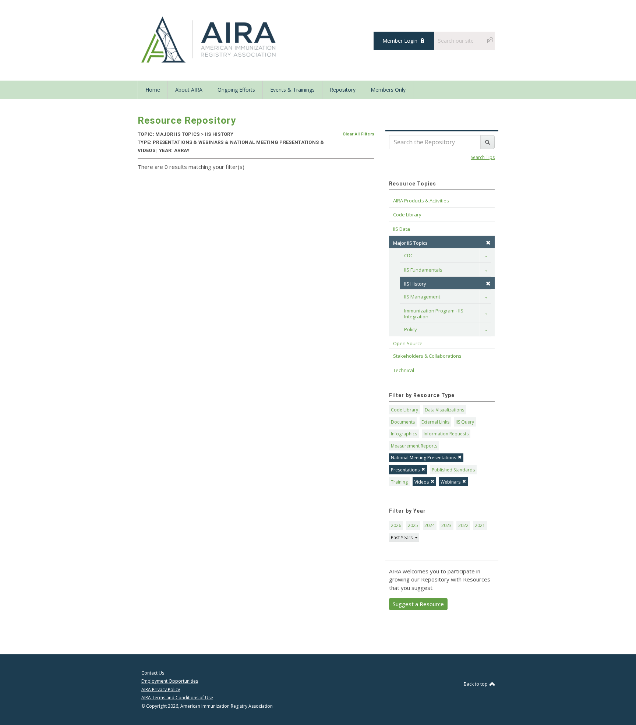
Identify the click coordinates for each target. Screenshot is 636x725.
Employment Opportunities (169, 681)
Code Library (404, 410)
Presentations (405, 470)
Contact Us (152, 673)
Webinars (450, 482)
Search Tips (483, 157)
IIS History (415, 283)
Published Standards (453, 470)
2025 (413, 525)
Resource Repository (187, 120)
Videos (421, 482)
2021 (480, 525)
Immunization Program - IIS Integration (434, 313)
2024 (429, 525)
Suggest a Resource (418, 604)
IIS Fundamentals (423, 269)
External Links (435, 422)
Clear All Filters (359, 134)
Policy (410, 329)
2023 (446, 525)
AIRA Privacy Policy (160, 689)
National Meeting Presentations (423, 458)
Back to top (476, 684)
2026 (396, 525)
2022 (463, 525)
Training (399, 482)
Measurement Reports (414, 446)
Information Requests (446, 434)
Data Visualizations (444, 410)
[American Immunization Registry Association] (209, 39)
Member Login (399, 40)
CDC (408, 255)
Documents (403, 422)
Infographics (404, 434)
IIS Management (422, 296)
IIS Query (465, 422)
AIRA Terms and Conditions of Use (177, 697)
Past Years (402, 537)
